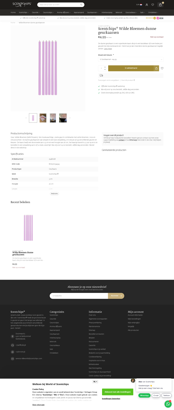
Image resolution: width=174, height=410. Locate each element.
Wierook (119, 12)
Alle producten (133, 330)
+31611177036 (20, 352)
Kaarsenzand (79, 12)
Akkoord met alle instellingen (118, 392)
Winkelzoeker (94, 364)
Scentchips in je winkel (97, 349)
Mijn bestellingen (134, 319)
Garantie (92, 345)
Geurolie (35, 12)
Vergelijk (131, 326)
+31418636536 (21, 345)
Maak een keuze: (106, 55)
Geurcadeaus (130, 12)
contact (121, 140)
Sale (141, 12)
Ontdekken (152, 12)
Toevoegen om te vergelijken (108, 80)
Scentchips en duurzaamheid (100, 372)
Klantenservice (94, 326)
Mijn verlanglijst (134, 323)
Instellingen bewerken (111, 399)
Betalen (92, 338)
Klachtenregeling (95, 368)
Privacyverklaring (95, 323)
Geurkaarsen (92, 12)
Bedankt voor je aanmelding (99, 353)
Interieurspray (107, 12)
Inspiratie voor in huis (97, 360)
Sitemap (92, 330)
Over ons (92, 315)
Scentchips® (103, 26)
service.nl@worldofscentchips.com (29, 358)
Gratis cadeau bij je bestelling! (100, 376)
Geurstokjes (47, 12)
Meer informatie (38, 405)
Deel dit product (127, 80)
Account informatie (135, 315)
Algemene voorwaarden (98, 319)
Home (13, 12)
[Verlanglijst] (153, 4)
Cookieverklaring (95, 357)
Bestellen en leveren (96, 334)
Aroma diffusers (63, 12)
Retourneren (94, 342)
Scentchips (23, 12)
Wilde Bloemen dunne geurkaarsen (32, 23)
